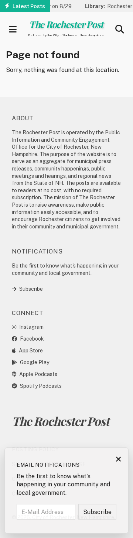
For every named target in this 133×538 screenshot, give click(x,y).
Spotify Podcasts (41, 386)
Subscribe (31, 289)
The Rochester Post (66, 24)
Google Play (34, 362)
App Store (31, 351)
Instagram (31, 327)
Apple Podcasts (38, 374)
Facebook (32, 339)
